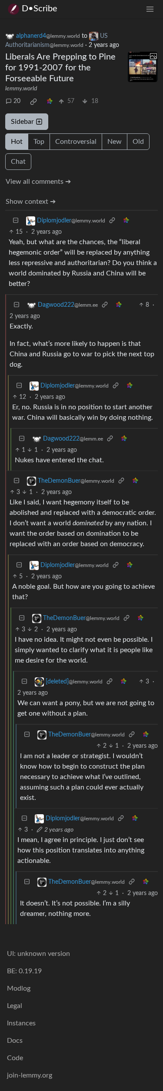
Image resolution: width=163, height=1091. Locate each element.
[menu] (150, 9)
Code (15, 1058)
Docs (15, 1040)
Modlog (18, 988)
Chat (18, 161)
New (114, 141)
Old (138, 141)
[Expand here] (142, 67)
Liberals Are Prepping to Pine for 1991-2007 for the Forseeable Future (60, 68)
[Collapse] (16, 221)
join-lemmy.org (29, 1075)
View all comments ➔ (38, 181)
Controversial (75, 141)
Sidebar (22, 121)
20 (16, 101)
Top (38, 141)
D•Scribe (39, 8)
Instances (21, 1023)
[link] (33, 101)
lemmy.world (21, 89)
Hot (17, 141)
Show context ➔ (31, 201)
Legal (14, 1005)
